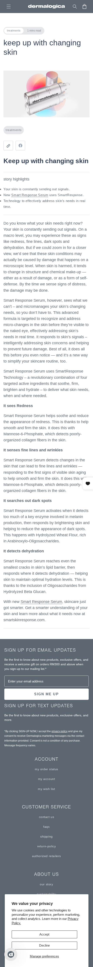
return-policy (46, 846)
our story (46, 884)
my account (46, 779)
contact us (46, 817)
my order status (46, 769)
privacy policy (59, 731)
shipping (46, 836)
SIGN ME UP (46, 694)
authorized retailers (46, 856)
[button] (8, 6)
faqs (46, 826)
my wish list (46, 789)
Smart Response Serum (29, 195)
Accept (44, 934)
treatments (14, 130)
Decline (44, 945)
